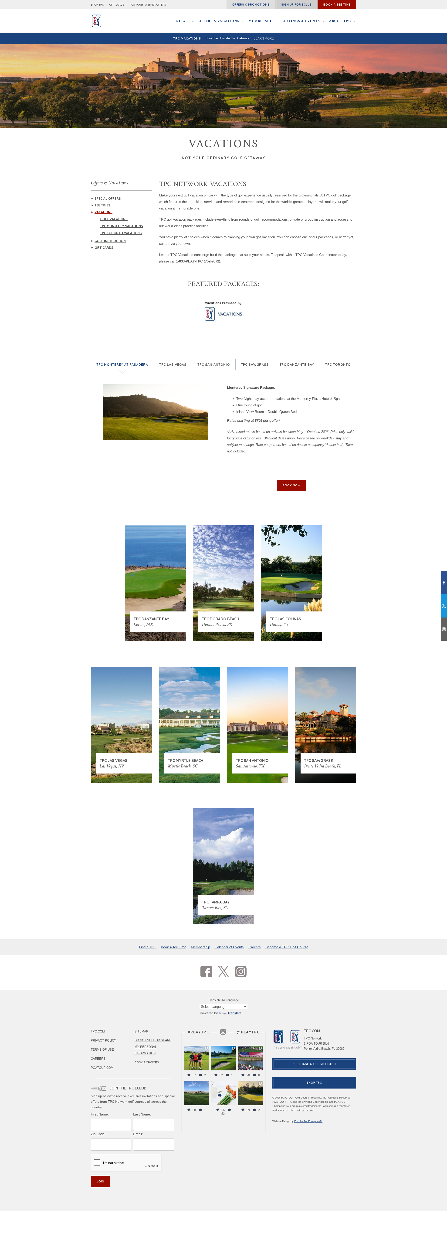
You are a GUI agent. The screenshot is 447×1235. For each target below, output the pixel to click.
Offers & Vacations (219, 21)
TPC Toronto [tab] (338, 364)
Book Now (292, 485)
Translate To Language (223, 1000)
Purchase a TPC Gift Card (314, 1064)
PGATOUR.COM (102, 1067)
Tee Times (102, 205)
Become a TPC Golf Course (286, 947)
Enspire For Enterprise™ (308, 1121)
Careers (254, 947)
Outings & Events (301, 21)
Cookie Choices (147, 1062)
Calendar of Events (229, 947)
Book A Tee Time (173, 947)
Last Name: (142, 1114)
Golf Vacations (114, 219)
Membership (261, 21)
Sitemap (141, 1031)
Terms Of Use (102, 1049)
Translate (234, 1013)
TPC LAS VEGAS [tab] (172, 364)
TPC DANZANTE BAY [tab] (297, 364)
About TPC (340, 21)
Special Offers (108, 198)
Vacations (103, 212)
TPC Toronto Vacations (121, 233)
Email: (138, 1134)
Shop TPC (314, 1082)
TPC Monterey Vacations (121, 226)
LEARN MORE (264, 38)
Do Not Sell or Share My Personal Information (153, 1047)
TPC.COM (98, 1031)
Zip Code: (98, 1134)
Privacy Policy (103, 1040)
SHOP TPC (97, 4)
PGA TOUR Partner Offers (148, 4)
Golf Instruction (110, 241)
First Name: (100, 1114)
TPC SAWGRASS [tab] (255, 364)
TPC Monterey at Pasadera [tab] (122, 364)
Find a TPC (183, 21)
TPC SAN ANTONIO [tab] (213, 364)
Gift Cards (116, 4)
